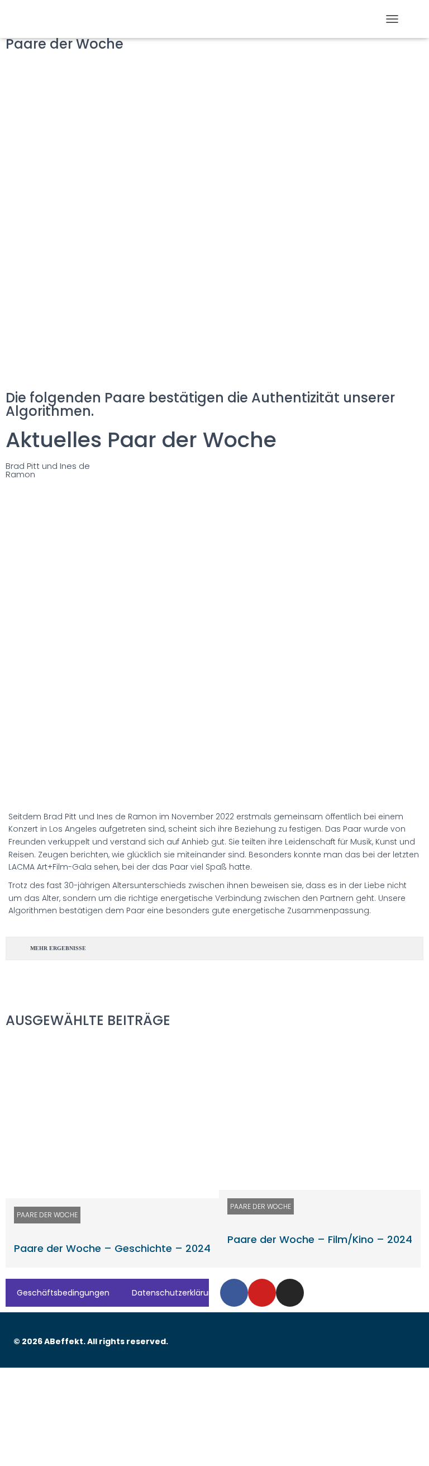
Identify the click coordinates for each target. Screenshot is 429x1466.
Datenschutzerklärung (175, 1292)
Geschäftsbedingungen (63, 1292)
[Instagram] (290, 1293)
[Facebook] (234, 1293)
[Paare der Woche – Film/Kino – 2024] (320, 1114)
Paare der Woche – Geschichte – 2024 (112, 1248)
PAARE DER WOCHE (47, 1215)
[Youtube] (262, 1293)
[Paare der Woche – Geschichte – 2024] (112, 1118)
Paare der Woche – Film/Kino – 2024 (319, 1239)
